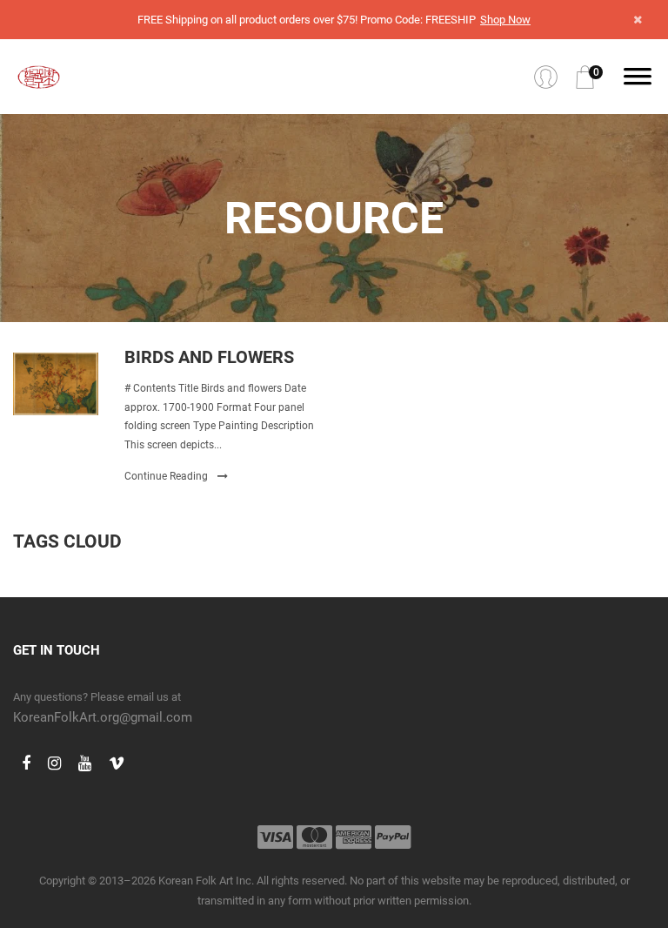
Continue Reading (167, 476)
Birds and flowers (209, 356)
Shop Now (505, 19)
